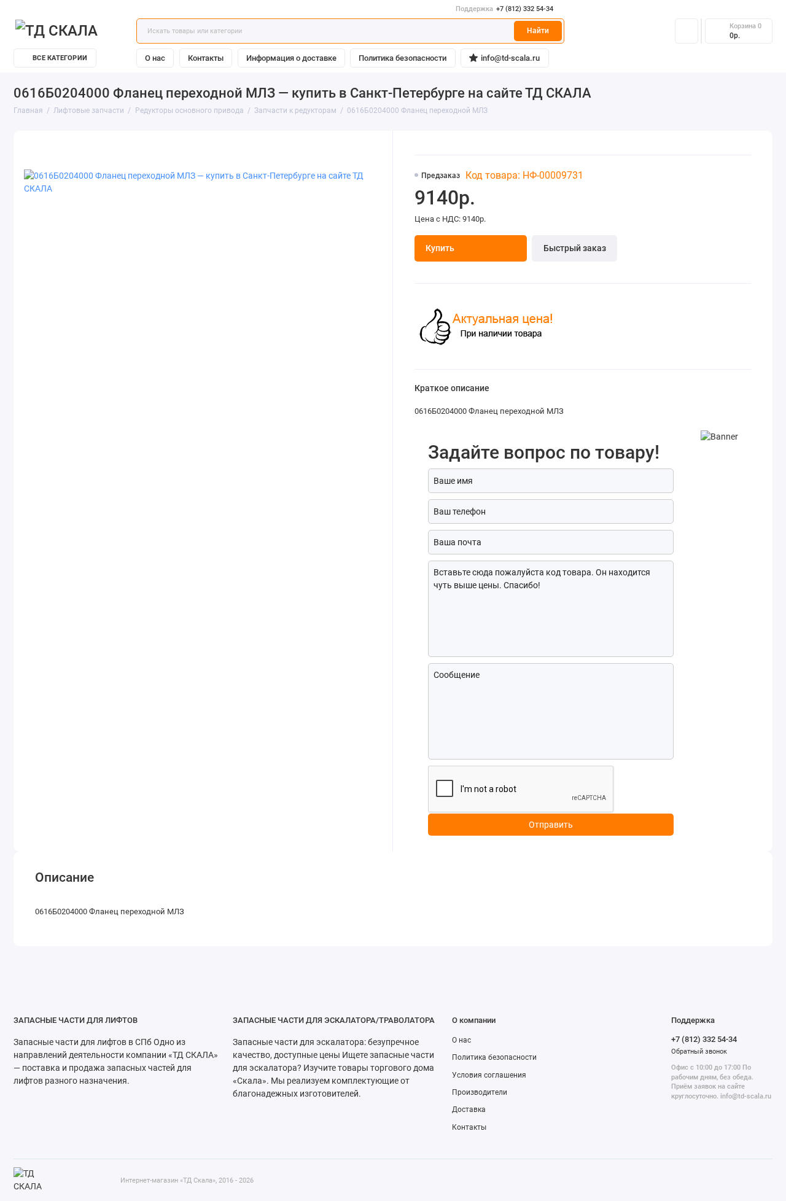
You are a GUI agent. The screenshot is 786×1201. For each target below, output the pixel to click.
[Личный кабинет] (686, 30)
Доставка (469, 1109)
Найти (538, 30)
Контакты (206, 58)
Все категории (60, 58)
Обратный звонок (699, 1051)
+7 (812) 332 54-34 (504, 9)
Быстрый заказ (574, 248)
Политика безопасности (402, 58)
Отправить (551, 825)
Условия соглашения (489, 1075)
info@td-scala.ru (510, 58)
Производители (479, 1092)
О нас (155, 58)
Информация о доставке (291, 58)
